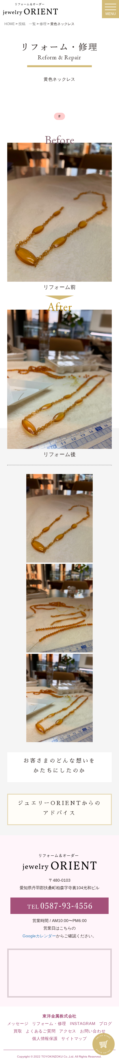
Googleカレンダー (39, 936)
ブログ (105, 1023)
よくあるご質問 (40, 1031)
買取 (18, 1031)
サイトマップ (74, 1038)
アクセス (67, 1031)
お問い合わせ (93, 1031)
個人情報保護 (45, 1038)
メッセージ (18, 1023)
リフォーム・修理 (49, 1023)
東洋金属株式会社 (59, 1016)
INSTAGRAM (83, 1023)
